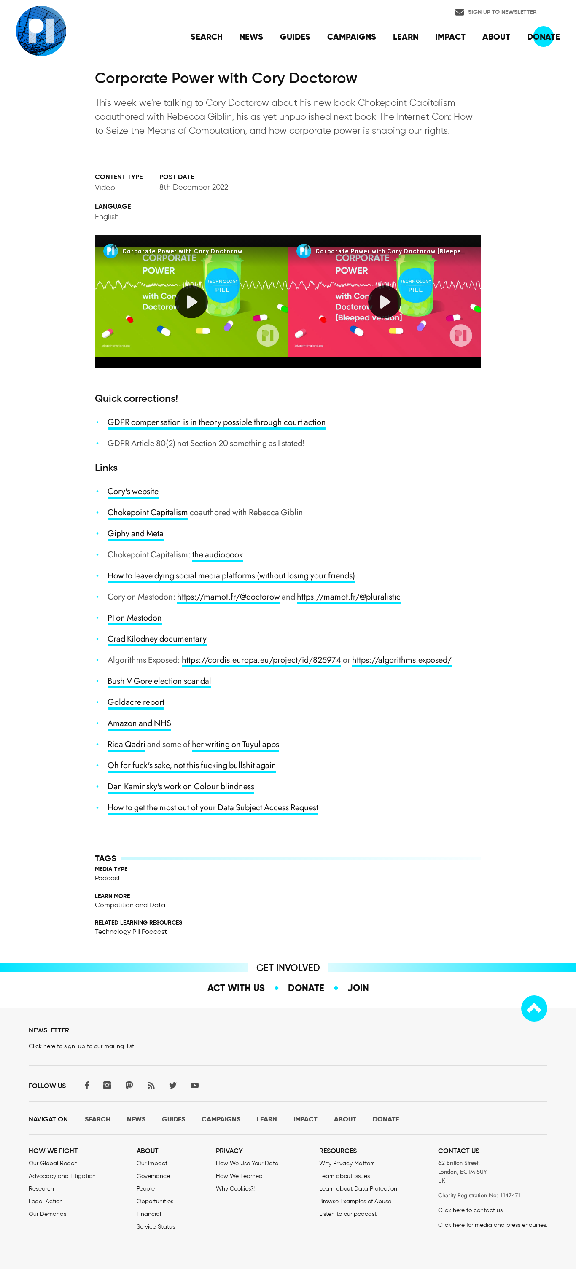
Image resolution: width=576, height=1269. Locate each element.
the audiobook (217, 554)
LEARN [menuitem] (405, 36)
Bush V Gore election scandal (159, 681)
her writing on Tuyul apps (235, 744)
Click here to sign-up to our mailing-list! (82, 1046)
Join (358, 988)
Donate (306, 988)
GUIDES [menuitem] (295, 36)
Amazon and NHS (139, 723)
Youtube (195, 1085)
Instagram (107, 1085)
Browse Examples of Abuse (355, 1201)
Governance (153, 1176)
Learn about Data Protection (358, 1188)
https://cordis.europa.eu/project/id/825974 (261, 660)
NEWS (136, 1119)
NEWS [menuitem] (251, 36)
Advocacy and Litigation (62, 1176)
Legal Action (46, 1201)
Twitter (173, 1085)
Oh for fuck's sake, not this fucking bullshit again (192, 765)
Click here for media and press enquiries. (492, 1225)
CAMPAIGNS (221, 1119)
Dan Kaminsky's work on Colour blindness (181, 786)
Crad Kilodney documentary (157, 639)
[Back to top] (534, 1008)
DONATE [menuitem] (543, 36)
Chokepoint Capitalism (148, 512)
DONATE (386, 1119)
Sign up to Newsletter (502, 12)
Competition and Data (130, 905)
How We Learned (239, 1176)
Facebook (85, 1085)
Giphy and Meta (136, 533)
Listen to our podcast (348, 1214)
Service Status (156, 1226)
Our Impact (152, 1163)
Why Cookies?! (235, 1188)
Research (41, 1188)
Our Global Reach (53, 1163)
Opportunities (155, 1201)
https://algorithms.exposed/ (402, 660)
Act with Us (236, 988)
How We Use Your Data (247, 1163)
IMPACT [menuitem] (450, 36)
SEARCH (97, 1119)
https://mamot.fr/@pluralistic (349, 597)
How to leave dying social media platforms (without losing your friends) (231, 576)
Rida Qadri (126, 744)
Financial (149, 1214)
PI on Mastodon (135, 618)
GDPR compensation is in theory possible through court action (217, 422)
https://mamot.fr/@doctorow (228, 597)
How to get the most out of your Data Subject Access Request (213, 807)
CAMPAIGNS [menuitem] (351, 36)
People (146, 1188)
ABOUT (345, 1119)
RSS (151, 1085)
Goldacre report (136, 702)
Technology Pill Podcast (131, 932)
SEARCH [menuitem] (207, 36)
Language (113, 206)
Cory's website (133, 491)
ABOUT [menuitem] (496, 36)
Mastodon (129, 1085)
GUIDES (173, 1119)
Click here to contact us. (471, 1210)
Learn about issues (344, 1176)
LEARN (267, 1119)
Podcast (107, 878)
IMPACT (305, 1119)
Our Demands (47, 1214)
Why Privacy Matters (346, 1163)
